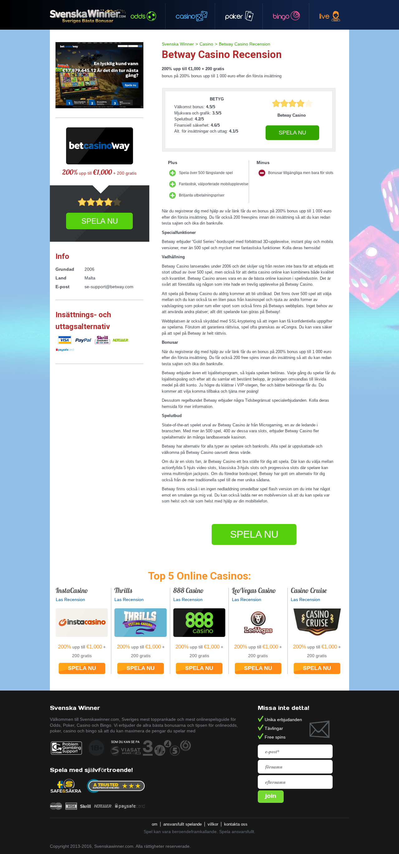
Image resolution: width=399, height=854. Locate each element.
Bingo (281, 16)
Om (155, 824)
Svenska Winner (178, 43)
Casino (185, 16)
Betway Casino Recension (244, 43)
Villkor (213, 824)
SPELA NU (292, 132)
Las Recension (70, 599)
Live (324, 16)
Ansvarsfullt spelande (183, 824)
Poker (234, 16)
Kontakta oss (236, 824)
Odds (138, 16)
